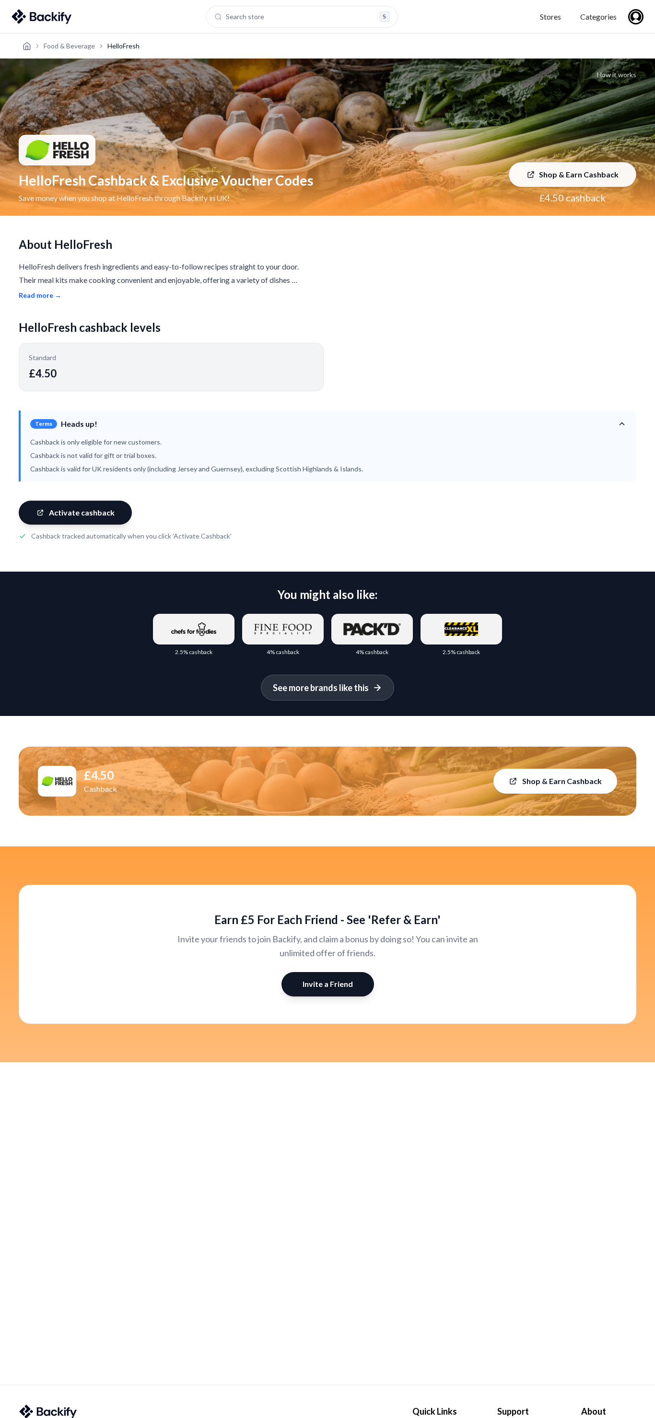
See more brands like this (321, 687)
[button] (328, 423)
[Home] (27, 46)
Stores (550, 16)
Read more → (40, 295)
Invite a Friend (328, 983)
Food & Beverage (69, 46)
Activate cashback (82, 512)
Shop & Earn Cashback (579, 174)
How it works (616, 74)
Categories (598, 16)
